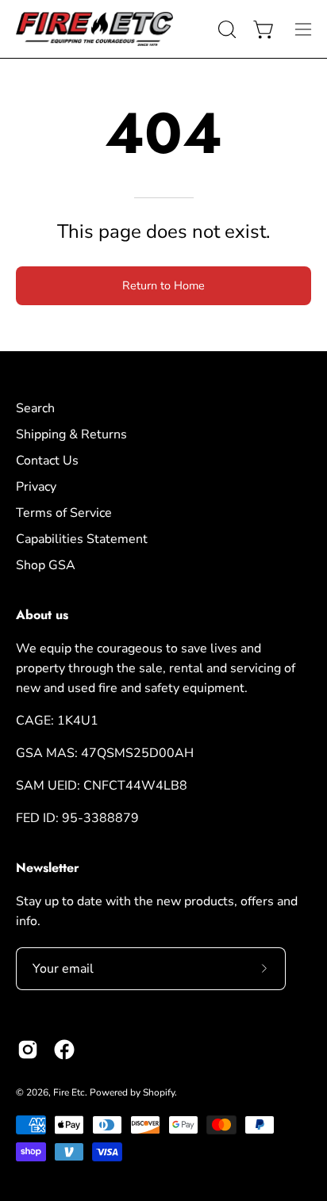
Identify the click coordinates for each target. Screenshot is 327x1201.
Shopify (159, 1092)
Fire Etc (69, 1092)
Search (35, 408)
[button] (225, 29)
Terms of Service (64, 513)
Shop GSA (45, 565)
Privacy (36, 486)
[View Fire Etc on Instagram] (28, 1049)
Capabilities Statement (82, 539)
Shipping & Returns (71, 434)
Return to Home (163, 285)
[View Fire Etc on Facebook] (64, 1049)
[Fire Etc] (95, 29)
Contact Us (47, 460)
